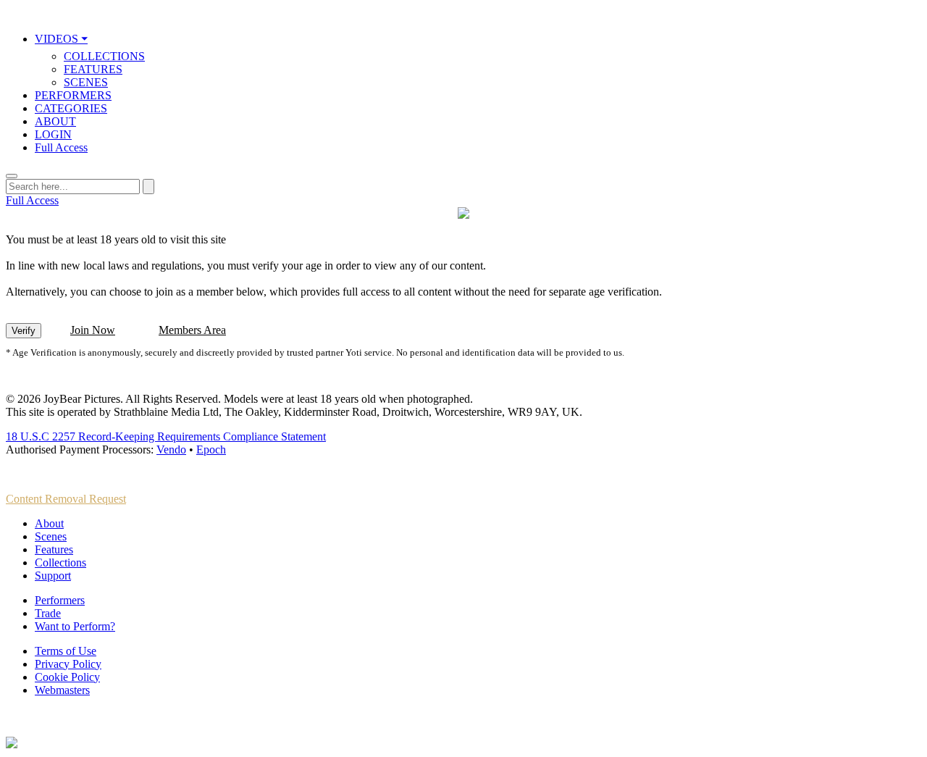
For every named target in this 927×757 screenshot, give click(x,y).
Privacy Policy (68, 664)
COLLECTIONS (104, 56)
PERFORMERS (73, 95)
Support (53, 575)
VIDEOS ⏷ (61, 39)
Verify (23, 330)
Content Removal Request (66, 499)
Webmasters (62, 690)
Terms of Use (65, 651)
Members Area (192, 330)
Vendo (171, 449)
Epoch (211, 449)
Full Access (61, 147)
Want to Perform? (75, 626)
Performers (60, 600)
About (49, 523)
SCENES (86, 82)
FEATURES (93, 69)
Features (54, 549)
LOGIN (53, 134)
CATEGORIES (71, 108)
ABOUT (55, 121)
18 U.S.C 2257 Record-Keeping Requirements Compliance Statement (166, 436)
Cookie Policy (67, 677)
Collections (60, 562)
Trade (48, 613)
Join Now (92, 330)
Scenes (51, 536)
